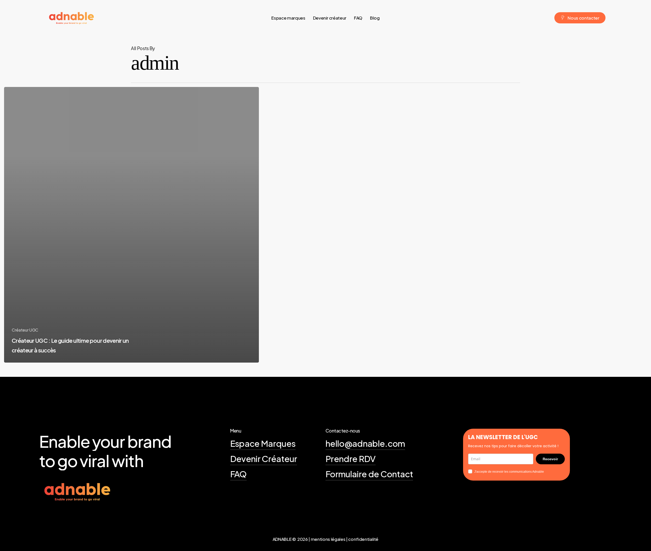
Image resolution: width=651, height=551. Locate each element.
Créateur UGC (25, 330)
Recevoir (550, 459)
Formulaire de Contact (369, 473)
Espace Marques (263, 443)
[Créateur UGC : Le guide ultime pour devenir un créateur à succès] (131, 225)
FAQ (238, 473)
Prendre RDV (351, 458)
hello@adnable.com (365, 443)
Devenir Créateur (263, 458)
